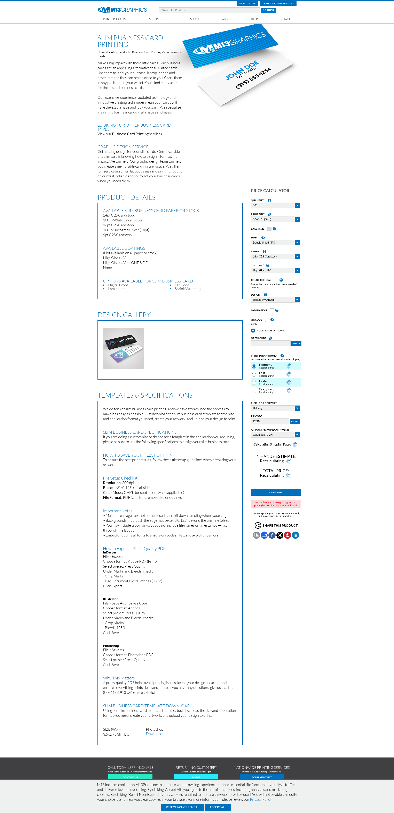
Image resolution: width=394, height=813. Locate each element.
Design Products (157, 19)
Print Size (257, 214)
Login (242, 3)
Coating (256, 265)
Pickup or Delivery (264, 403)
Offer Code (258, 338)
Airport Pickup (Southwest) (270, 430)
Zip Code (256, 416)
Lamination (259, 310)
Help (254, 19)
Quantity (257, 200)
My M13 (252, 3)
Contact (284, 19)
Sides (254, 237)
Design (255, 295)
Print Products (114, 19)
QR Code (256, 320)
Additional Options (270, 330)
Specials (196, 19)
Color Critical (261, 280)
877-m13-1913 (141, 767)
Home (101, 52)
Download (154, 733)
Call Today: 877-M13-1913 (278, 3)
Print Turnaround (264, 356)
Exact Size (257, 229)
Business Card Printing (146, 52)
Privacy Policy (260, 799)
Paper (255, 251)
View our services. (130, 134)
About (226, 19)
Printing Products (118, 52)
